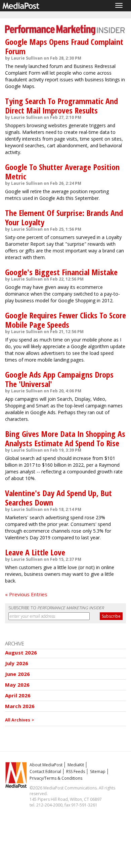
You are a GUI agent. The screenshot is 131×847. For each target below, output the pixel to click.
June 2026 (17, 674)
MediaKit (76, 765)
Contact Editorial (45, 771)
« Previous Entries (26, 594)
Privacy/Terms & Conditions (56, 778)
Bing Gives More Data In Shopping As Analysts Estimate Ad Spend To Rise (65, 438)
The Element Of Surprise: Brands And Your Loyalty (64, 217)
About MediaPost (46, 765)
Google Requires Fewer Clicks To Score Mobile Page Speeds (65, 320)
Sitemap (97, 771)
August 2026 (21, 652)
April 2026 (18, 695)
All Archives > (19, 720)
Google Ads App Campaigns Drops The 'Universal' (59, 379)
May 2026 (17, 684)
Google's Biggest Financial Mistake (61, 272)
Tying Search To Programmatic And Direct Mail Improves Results (61, 105)
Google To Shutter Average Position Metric (62, 171)
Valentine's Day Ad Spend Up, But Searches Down (58, 497)
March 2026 (20, 706)
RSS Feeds (75, 771)
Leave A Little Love (35, 552)
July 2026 (16, 663)
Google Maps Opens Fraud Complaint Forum (64, 46)
